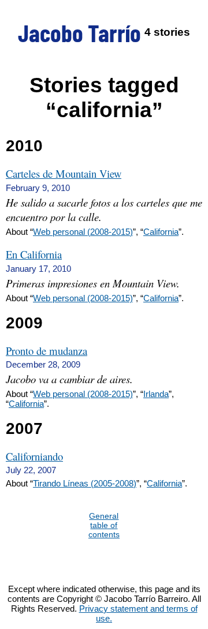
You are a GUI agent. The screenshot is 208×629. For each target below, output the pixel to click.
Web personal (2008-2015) (83, 232)
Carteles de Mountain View (63, 173)
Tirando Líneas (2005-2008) (84, 483)
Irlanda (156, 394)
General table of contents (104, 525)
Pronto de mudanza (46, 350)
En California (34, 254)
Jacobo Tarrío (79, 32)
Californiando (34, 456)
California (161, 232)
